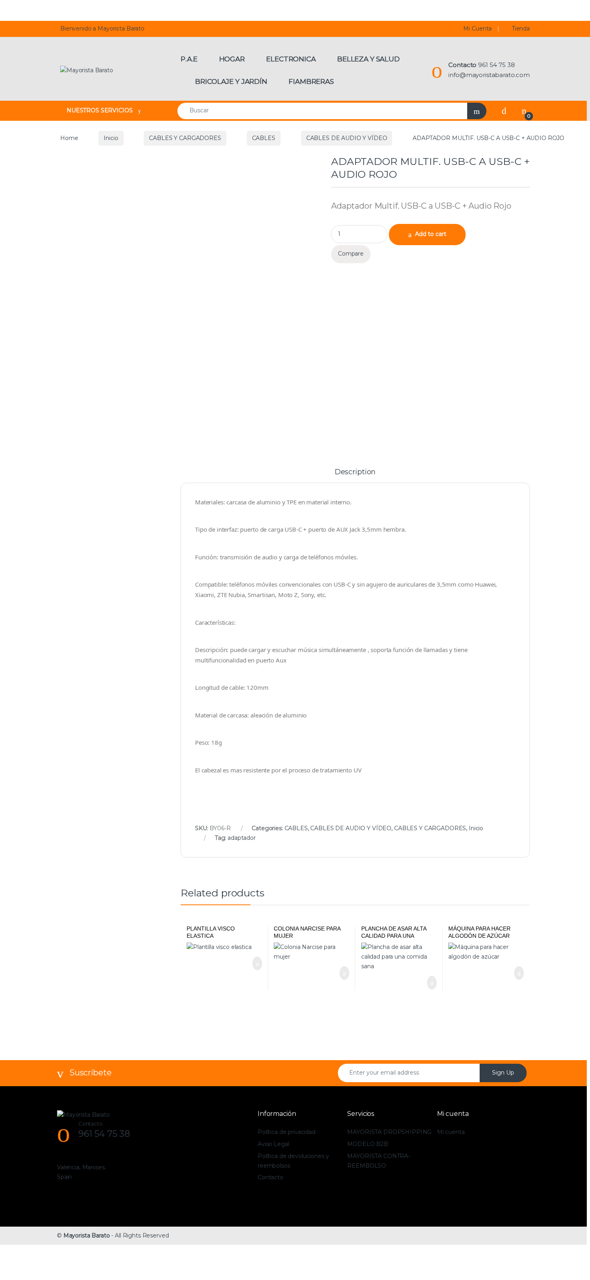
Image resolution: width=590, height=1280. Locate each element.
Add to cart (430, 234)
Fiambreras (311, 81)
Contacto (270, 1177)
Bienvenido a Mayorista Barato (102, 28)
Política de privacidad (286, 1132)
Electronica (290, 59)
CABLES (263, 138)
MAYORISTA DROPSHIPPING (389, 1132)
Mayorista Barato (86, 1235)
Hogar (232, 59)
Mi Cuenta (477, 28)
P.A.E (189, 59)
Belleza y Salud (368, 59)
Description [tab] (355, 472)
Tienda (521, 28)
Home (69, 138)
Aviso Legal (273, 1144)
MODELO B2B (367, 1144)
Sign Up (503, 1072)
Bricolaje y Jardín (231, 81)
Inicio (111, 138)
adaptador (242, 837)
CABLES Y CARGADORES (185, 138)
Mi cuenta (451, 1132)
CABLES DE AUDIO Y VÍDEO (346, 138)
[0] (524, 111)
